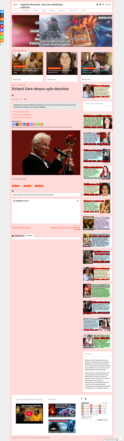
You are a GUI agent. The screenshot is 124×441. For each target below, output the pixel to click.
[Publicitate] (62, 410)
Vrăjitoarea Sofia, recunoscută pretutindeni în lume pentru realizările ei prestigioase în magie (27, 70)
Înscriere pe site (73, 10)
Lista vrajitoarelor (20, 66)
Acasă (15, 10)
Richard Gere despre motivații (22, 117)
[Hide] (0, 44)
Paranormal (62, 10)
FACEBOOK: (29, 235)
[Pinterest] (27, 124)
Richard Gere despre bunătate (22, 114)
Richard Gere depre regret (21, 112)
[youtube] (97, 4)
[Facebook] (13, 124)
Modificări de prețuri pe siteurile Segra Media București (65, 228)
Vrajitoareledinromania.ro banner (40, 38)
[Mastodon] (31, 124)
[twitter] (100, 4)
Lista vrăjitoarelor (25, 10)
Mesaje (44, 10)
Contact (83, 10)
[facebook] (102, 4)
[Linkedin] (24, 124)
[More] (41, 124)
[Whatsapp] (38, 124)
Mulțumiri (51, 10)
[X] (17, 124)
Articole (35, 10)
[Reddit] (20, 124)
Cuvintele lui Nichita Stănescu (21, 228)
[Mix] (34, 124)
